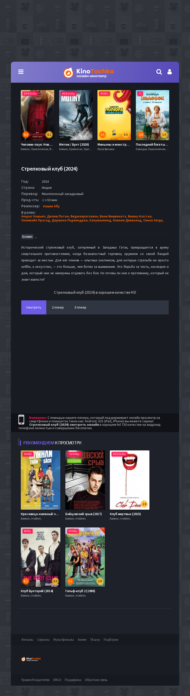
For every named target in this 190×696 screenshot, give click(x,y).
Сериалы (43, 640)
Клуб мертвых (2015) (125, 514)
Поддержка (73, 680)
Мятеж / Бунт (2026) (35, 144)
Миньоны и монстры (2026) (79, 144)
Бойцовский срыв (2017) (83, 514)
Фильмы (27, 640)
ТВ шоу (95, 640)
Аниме (82, 640)
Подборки (111, 640)
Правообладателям (35, 680)
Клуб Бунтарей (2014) (37, 591)
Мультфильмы (63, 640)
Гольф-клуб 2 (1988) (80, 591)
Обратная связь (96, 680)
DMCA (57, 680)
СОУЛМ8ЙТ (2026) (149, 144)
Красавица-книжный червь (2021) (46, 514)
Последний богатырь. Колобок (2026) (125, 144)
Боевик (27, 236)
